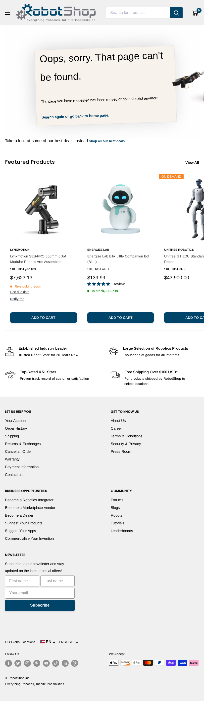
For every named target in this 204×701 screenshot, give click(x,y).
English (67, 642)
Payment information (22, 467)
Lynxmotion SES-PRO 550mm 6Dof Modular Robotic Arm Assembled (38, 259)
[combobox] (138, 12)
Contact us (14, 474)
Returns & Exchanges (23, 444)
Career (116, 428)
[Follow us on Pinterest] (36, 663)
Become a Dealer (19, 515)
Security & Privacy (126, 444)
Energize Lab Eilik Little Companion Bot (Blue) (118, 259)
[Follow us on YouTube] (46, 663)
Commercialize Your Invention (29, 538)
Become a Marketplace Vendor (30, 507)
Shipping (12, 436)
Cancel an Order (18, 451)
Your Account (16, 420)
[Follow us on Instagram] (27, 663)
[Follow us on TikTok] (55, 663)
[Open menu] (7, 13)
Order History (16, 428)
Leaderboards (122, 531)
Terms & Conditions (127, 436)
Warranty (12, 459)
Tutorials (117, 523)
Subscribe (40, 605)
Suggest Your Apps (20, 531)
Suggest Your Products (24, 523)
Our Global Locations (20, 642)
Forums (117, 500)
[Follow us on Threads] (74, 663)
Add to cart (43, 318)
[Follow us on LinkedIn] (65, 663)
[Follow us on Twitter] (17, 663)
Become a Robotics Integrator (29, 500)
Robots (116, 515)
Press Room (121, 451)
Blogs (115, 507)
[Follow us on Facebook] (8, 663)
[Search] (176, 12)
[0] (195, 13)
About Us (118, 420)
